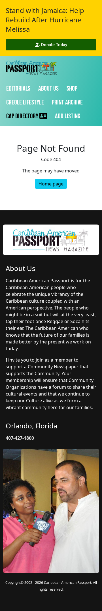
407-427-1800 (20, 438)
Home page (51, 184)
